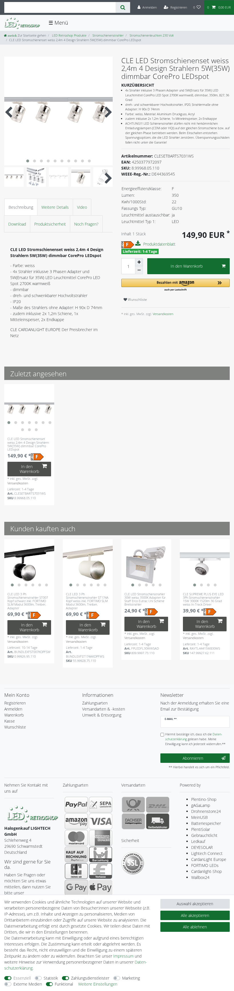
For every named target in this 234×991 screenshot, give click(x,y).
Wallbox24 (200, 877)
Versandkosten (162, 314)
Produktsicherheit (50, 224)
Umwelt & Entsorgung (101, 715)
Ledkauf (198, 841)
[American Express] (100, 837)
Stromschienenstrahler (108, 35)
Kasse (9, 721)
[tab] (20, 207)
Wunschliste (137, 299)
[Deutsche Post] (133, 804)
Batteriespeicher (206, 823)
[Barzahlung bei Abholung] (100, 854)
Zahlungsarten (95, 703)
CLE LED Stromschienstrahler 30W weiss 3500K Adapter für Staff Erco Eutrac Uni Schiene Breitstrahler (145, 599)
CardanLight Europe (208, 859)
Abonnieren (193, 758)
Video (82, 207)
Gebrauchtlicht (204, 835)
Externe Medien (27, 984)
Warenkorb (14, 715)
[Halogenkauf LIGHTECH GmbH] (32, 813)
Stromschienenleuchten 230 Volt (151, 35)
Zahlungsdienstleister (90, 978)
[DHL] (158, 804)
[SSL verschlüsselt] (132, 863)
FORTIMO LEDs (205, 865)
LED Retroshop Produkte (68, 35)
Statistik (51, 978)
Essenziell (22, 978)
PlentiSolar (200, 829)
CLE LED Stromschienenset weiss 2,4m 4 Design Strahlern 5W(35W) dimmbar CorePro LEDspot (28, 444)
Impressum (123, 956)
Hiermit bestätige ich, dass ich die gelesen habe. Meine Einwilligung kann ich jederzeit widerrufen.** (195, 739)
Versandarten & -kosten (103, 709)
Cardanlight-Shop (206, 871)
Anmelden (13, 709)
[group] (29, 409)
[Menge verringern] (139, 270)
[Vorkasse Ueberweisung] (100, 871)
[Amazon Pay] (76, 821)
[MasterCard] (76, 837)
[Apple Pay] (100, 887)
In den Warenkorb (187, 266)
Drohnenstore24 (206, 811)
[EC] (76, 871)
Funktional (64, 984)
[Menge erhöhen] (139, 262)
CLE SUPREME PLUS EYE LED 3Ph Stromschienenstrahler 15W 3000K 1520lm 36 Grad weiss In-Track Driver (203, 599)
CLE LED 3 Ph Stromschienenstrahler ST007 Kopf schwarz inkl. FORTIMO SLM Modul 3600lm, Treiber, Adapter (27, 601)
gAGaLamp (200, 805)
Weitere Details (55, 207)
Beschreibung (21, 207)
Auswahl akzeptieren (195, 903)
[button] (175, 285)
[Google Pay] (76, 887)
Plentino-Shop (203, 799)
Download (17, 224)
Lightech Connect (207, 853)
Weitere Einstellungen (97, 984)
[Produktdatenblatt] (138, 243)
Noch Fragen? (86, 224)
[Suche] (123, 7)
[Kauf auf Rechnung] (76, 854)
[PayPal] (76, 804)
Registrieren (15, 703)
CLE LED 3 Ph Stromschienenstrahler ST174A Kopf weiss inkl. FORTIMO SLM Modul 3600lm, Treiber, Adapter (87, 601)
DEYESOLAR (202, 847)
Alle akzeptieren (195, 915)
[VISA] (100, 821)
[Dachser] (133, 821)
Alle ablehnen (195, 927)
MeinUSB (199, 817)
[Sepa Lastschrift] (100, 804)
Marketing (131, 978)
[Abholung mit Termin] (158, 821)
